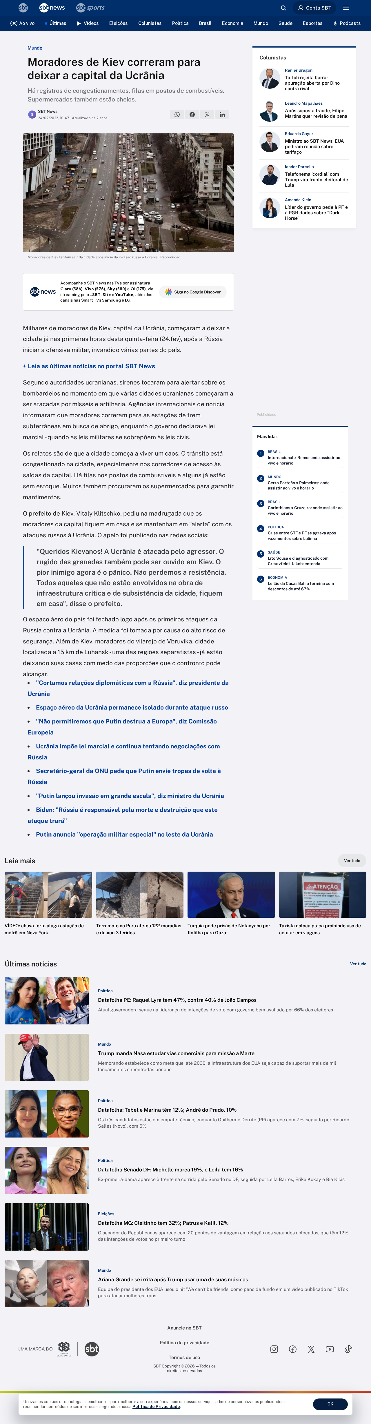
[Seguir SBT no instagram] (274, 1349)
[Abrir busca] (283, 8)
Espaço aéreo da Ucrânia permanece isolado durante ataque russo (132, 707)
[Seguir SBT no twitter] (311, 1349)
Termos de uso (184, 1357)
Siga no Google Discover (197, 292)
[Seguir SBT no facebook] (292, 1349)
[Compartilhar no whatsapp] (177, 114)
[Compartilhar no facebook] (192, 114)
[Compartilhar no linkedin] (222, 114)
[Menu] (346, 7)
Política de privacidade (184, 1342)
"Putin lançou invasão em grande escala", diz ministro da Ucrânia (130, 795)
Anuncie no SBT (184, 1328)
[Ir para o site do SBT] (92, 1349)
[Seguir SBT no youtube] (329, 1349)
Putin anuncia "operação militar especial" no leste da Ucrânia (124, 834)
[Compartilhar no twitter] (207, 114)
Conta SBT (318, 8)
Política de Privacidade (156, 1406)
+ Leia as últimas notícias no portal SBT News (89, 366)
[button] (48, 912)
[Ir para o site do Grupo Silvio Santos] (48, 1349)
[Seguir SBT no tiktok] (348, 1349)
